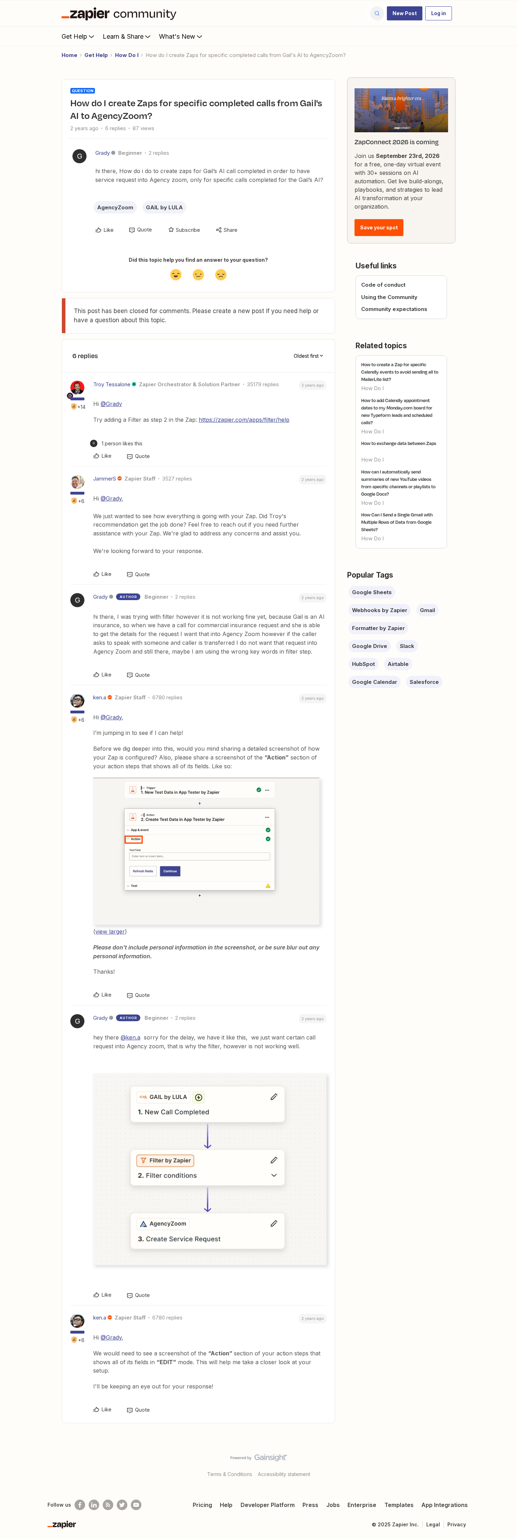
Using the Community (389, 297)
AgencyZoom (115, 207)
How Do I (127, 55)
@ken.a (130, 1037)
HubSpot (363, 664)
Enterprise (361, 1504)
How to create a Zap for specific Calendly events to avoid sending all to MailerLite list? (399, 371)
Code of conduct (383, 284)
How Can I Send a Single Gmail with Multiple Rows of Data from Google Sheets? (397, 522)
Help (226, 1504)
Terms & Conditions (229, 1474)
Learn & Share (123, 36)
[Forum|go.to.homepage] (121, 13)
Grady (102, 153)
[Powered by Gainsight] (258, 1459)
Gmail (427, 610)
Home (69, 55)
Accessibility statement (284, 1474)
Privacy (456, 1524)
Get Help (74, 36)
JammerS (104, 478)
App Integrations (444, 1504)
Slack (407, 646)
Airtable (398, 664)
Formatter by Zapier (378, 628)
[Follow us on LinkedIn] (94, 1505)
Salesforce (424, 682)
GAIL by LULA (164, 207)
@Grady (111, 403)
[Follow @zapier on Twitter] (122, 1505)
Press (310, 1504)
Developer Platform (268, 1504)
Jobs (333, 1504)
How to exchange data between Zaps (398, 443)
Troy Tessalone (111, 384)
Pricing (202, 1504)
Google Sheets (372, 592)
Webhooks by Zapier (379, 610)
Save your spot (379, 227)
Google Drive (369, 646)
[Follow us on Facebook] (80, 1505)
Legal (433, 1524)
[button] (404, 13)
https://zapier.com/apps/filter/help (244, 419)
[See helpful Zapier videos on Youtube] (136, 1505)
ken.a (99, 697)
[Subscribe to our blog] (108, 1505)
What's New (177, 36)
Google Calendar (374, 682)
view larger (110, 931)
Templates (399, 1504)
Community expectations (394, 309)
